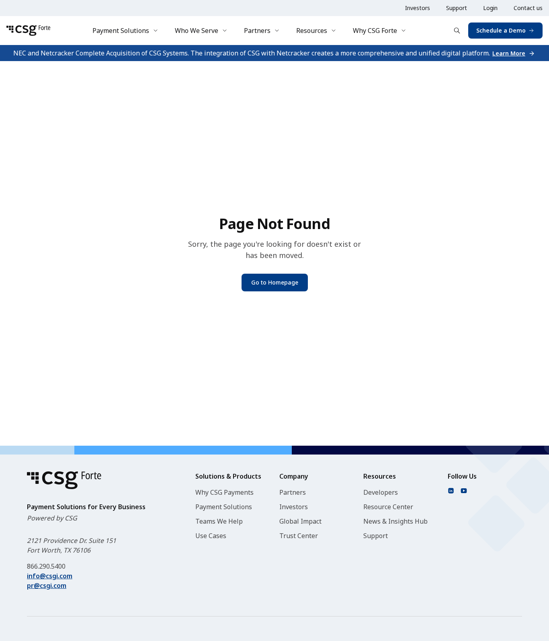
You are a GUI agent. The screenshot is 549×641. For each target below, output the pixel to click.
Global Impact (300, 521)
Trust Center (298, 535)
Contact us (528, 8)
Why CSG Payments (224, 492)
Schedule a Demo (501, 30)
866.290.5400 (46, 566)
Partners (257, 30)
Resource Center (388, 506)
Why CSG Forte (375, 30)
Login (490, 8)
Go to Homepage (274, 282)
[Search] (457, 31)
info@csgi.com (49, 575)
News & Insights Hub (395, 521)
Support (456, 8)
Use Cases (210, 535)
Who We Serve (196, 30)
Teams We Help (219, 521)
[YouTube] (464, 490)
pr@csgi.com (46, 585)
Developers (380, 492)
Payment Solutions (120, 30)
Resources (311, 30)
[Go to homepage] (28, 30)
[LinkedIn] (451, 490)
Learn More (508, 53)
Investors (417, 8)
